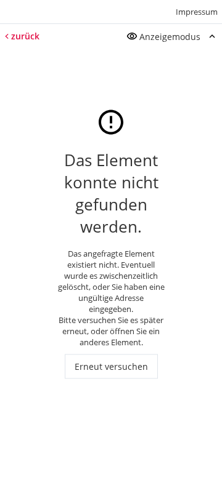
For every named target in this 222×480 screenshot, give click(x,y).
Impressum (197, 11)
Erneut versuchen (111, 366)
